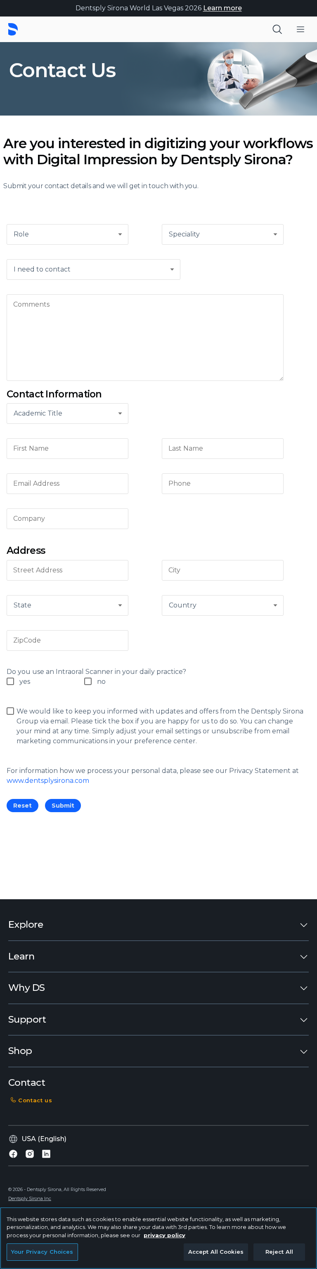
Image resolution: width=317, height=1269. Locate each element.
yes (24, 681)
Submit (63, 805)
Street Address (37, 570)
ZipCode (27, 640)
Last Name (185, 448)
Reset (22, 805)
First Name (31, 448)
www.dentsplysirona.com (48, 781)
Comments (31, 304)
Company (29, 518)
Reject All (279, 1251)
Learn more (222, 8)
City (174, 570)
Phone (179, 483)
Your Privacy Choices (42, 1251)
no (101, 681)
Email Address (36, 483)
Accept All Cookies (216, 1251)
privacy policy (164, 1235)
